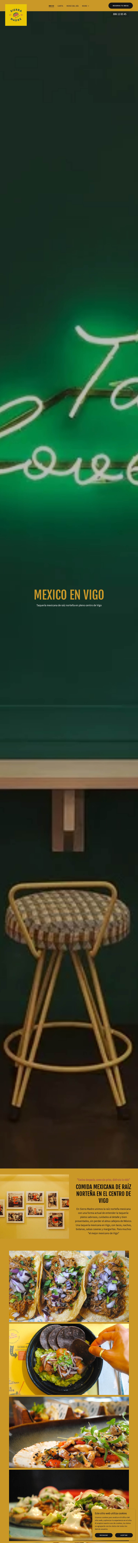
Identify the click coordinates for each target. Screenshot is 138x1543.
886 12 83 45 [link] (119, 14)
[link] (16, 5)
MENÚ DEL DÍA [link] (73, 6)
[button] (85, 6)
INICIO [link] (51, 6)
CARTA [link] (60, 6)
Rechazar (104, 1535)
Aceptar (124, 1535)
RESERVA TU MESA (121, 6)
